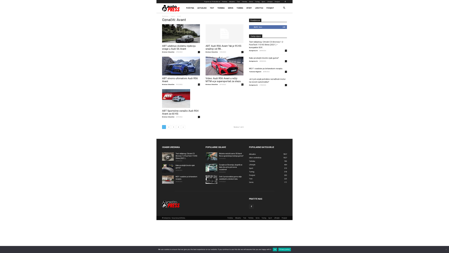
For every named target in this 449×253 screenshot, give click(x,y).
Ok (275, 249)
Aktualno (232, 1)
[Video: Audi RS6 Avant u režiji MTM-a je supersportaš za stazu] (224, 66)
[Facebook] (285, 1)
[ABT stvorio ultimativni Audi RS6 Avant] (181, 66)
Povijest (277, 1)
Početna (224, 1)
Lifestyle (270, 1)
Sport (263, 1)
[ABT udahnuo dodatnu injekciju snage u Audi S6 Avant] (181, 33)
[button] (284, 8)
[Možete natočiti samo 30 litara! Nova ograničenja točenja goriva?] (211, 156)
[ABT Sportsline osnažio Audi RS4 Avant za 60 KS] (181, 98)
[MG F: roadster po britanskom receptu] (168, 179)
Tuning (257, 1)
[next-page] (183, 127)
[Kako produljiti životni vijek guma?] (168, 168)
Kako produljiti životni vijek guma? (264, 58)
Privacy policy (284, 249)
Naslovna (165, 16)
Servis (251, 1)
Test (238, 1)
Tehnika (244, 1)
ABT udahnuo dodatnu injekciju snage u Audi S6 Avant (179, 47)
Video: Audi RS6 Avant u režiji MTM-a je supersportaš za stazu (223, 80)
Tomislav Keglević (255, 72)
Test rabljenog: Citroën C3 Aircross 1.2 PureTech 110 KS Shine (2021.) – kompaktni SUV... (266, 45)
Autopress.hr (253, 50)
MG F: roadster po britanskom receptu (265, 68)
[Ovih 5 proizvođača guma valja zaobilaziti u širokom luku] (211, 179)
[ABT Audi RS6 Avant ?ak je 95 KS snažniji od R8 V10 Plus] (224, 33)
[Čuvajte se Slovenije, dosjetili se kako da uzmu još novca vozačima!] (211, 168)
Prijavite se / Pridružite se (212, 1)
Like (284, 27)
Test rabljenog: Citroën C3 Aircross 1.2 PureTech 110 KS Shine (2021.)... (186, 156)
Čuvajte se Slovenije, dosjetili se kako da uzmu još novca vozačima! (230, 167)
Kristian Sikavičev (168, 52)
